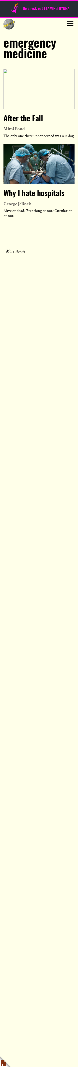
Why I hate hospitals (33, 194)
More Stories (16, 251)
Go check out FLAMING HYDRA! (46, 9)
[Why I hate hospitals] (39, 164)
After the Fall (23, 119)
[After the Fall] (39, 89)
